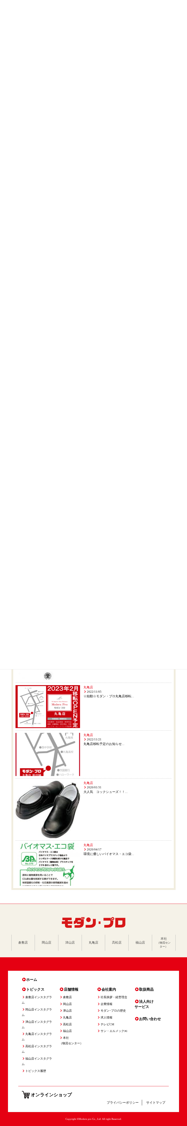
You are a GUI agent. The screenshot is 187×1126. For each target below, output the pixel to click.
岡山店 (67, 1004)
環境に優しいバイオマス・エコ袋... (108, 854)
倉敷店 (67, 997)
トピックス (35, 989)
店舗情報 (71, 989)
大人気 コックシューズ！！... (105, 792)
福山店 (67, 1031)
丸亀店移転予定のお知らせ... (104, 744)
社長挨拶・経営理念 (114, 997)
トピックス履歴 (35, 1071)
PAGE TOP (178, 1087)
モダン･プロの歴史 (113, 1010)
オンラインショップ (51, 1094)
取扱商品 (146, 989)
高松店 (67, 1024)
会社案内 (108, 989)
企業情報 (106, 1004)
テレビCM (107, 1024)
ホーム (31, 979)
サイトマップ (155, 1102)
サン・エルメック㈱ (114, 1031)
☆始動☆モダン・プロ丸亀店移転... (108, 696)
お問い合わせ (150, 1019)
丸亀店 (88, 687)
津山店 (67, 1010)
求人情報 (106, 1017)
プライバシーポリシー (123, 1102)
